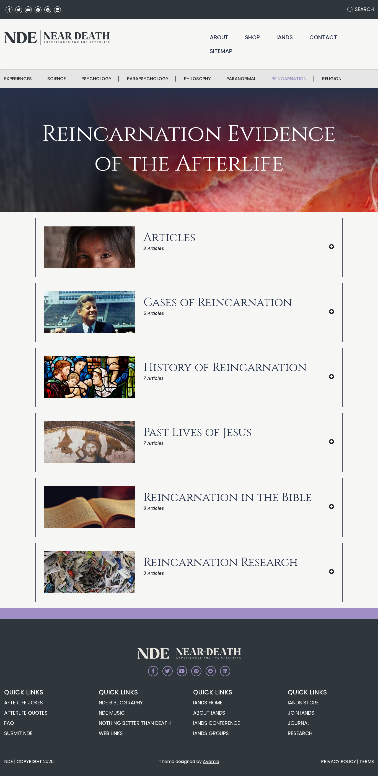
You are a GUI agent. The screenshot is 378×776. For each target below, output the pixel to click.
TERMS (366, 761)
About (219, 37)
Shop (252, 37)
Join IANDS (301, 712)
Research (300, 733)
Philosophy (197, 79)
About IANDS (209, 712)
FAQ (9, 723)
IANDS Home (207, 702)
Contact (323, 37)
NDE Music (112, 712)
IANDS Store (303, 702)
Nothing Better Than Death (135, 723)
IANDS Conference (216, 723)
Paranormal (241, 79)
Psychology (96, 79)
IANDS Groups (211, 733)
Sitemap (221, 51)
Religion (331, 79)
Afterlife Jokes (23, 702)
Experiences (18, 79)
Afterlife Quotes (26, 712)
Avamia (211, 761)
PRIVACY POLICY (338, 761)
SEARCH (363, 9)
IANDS (284, 37)
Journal (298, 723)
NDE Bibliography (121, 702)
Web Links (111, 733)
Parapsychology (148, 79)
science (56, 79)
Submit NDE (18, 733)
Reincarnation (289, 79)
